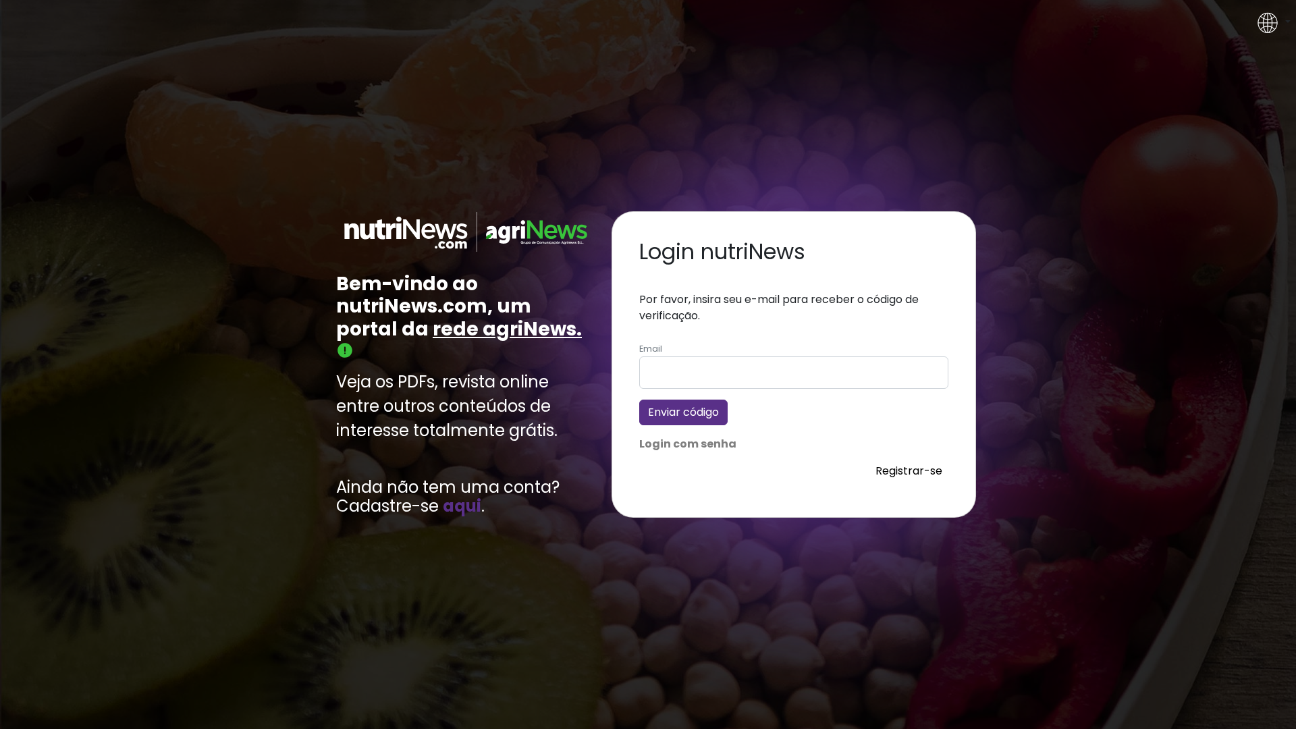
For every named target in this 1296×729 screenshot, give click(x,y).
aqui (462, 506)
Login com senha (687, 444)
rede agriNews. (507, 329)
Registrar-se (908, 471)
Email (650, 348)
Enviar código (683, 412)
